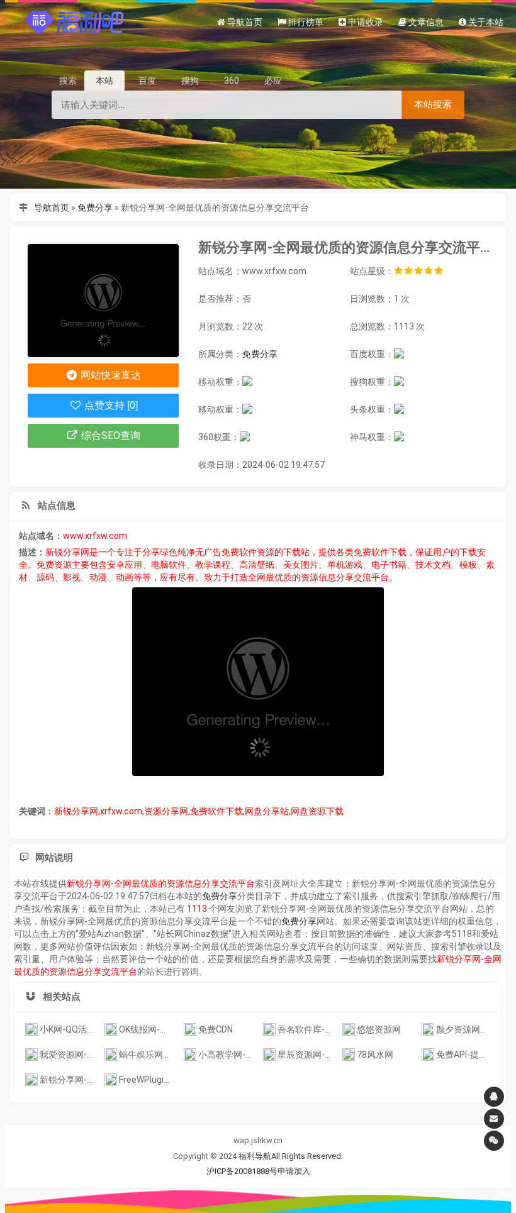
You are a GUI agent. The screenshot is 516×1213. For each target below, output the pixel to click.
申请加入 (294, 1171)
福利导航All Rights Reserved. (290, 1156)
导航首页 (51, 207)
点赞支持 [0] (110, 405)
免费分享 (95, 207)
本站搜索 (433, 104)
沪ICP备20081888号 (242, 1171)
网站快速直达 (109, 375)
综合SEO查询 (109, 435)
